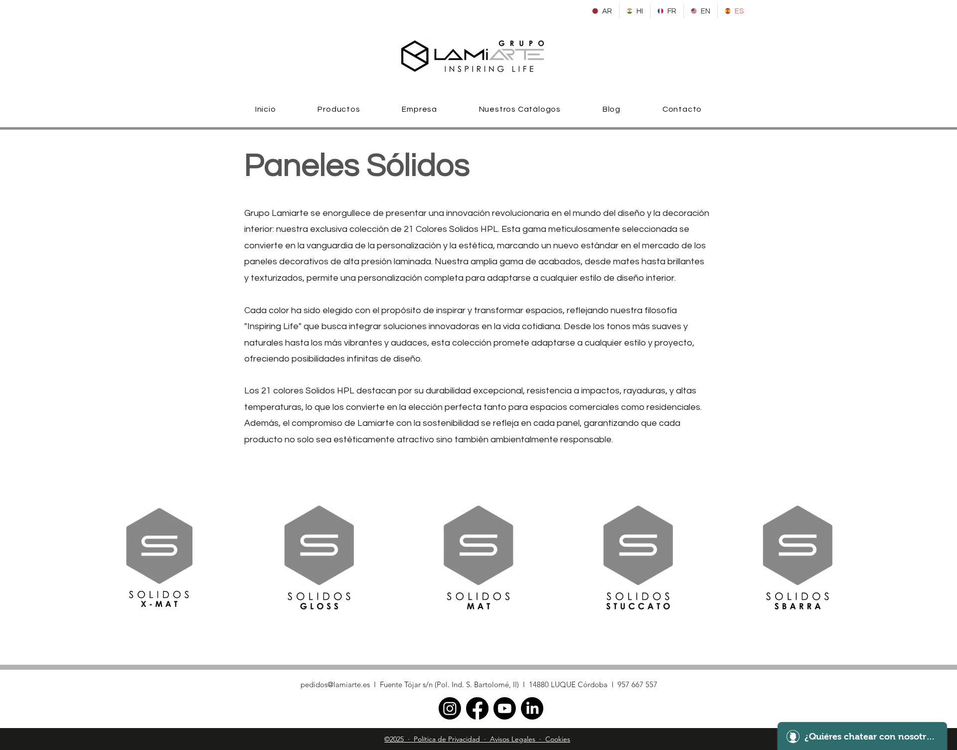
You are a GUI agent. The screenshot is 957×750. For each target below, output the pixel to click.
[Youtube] (504, 708)
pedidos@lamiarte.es (335, 684)
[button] (339, 109)
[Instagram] (450, 708)
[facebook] (477, 708)
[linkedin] (532, 708)
